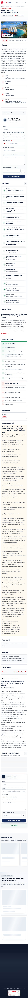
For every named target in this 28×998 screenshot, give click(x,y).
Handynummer (7, 140)
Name (5, 126)
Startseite (3, 6)
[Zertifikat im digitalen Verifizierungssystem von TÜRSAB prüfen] (14, 993)
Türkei (7, 6)
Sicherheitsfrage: (10, 167)
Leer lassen (6, 128)
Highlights (11, 40)
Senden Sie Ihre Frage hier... (10, 154)
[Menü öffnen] (25, 2)
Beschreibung (19, 40)
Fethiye (11, 6)
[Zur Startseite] (6, 2)
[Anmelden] (22, 2)
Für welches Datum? (8, 147)
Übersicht (5, 40)
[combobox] (6, 143)
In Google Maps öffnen (18, 671)
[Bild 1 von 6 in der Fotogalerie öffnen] (14, 30)
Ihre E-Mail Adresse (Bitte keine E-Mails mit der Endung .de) (13, 133)
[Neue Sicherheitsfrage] (23, 171)
